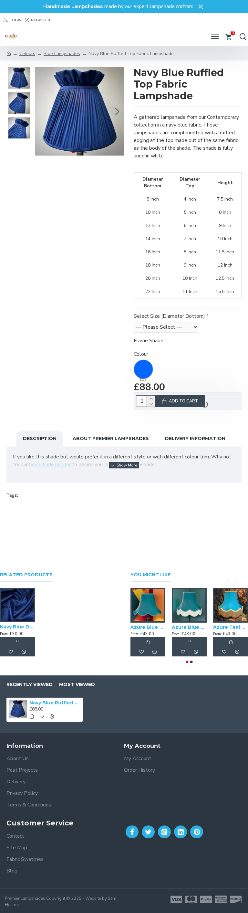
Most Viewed (77, 684)
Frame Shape (148, 340)
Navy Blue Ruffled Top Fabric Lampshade (55, 703)
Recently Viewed (29, 684)
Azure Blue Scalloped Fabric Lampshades (189, 627)
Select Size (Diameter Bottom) (169, 316)
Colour (141, 354)
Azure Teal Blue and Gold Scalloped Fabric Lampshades (230, 627)
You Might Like (150, 575)
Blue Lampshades (62, 54)
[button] (41, 111)
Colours (27, 54)
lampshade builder (50, 464)
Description (40, 438)
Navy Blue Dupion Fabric (17, 627)
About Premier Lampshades (111, 438)
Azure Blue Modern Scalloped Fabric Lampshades (147, 627)
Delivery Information (195, 438)
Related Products (26, 575)
